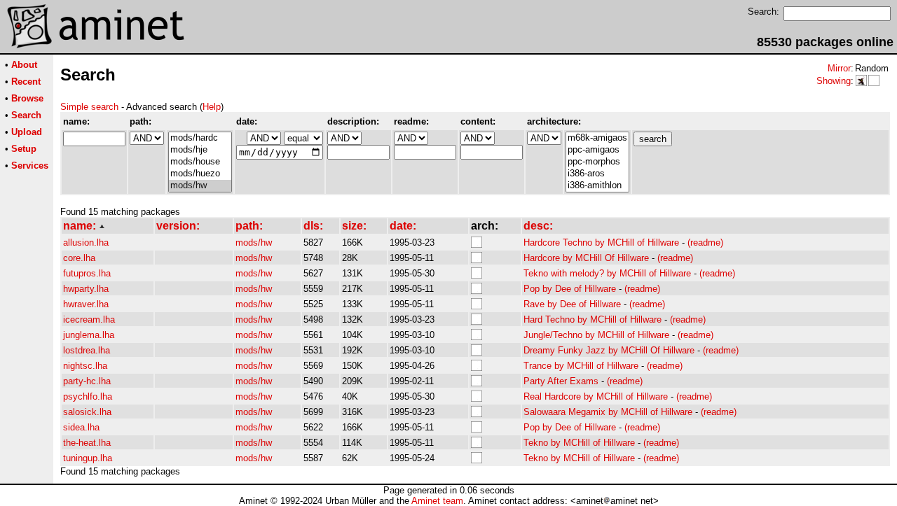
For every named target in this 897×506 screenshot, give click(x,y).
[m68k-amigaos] (597, 138)
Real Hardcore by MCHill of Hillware (595, 396)
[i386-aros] (597, 174)
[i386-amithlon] (597, 186)
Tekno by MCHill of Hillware (579, 442)
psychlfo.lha (87, 396)
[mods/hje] (200, 150)
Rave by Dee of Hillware (572, 304)
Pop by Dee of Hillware (569, 288)
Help (212, 106)
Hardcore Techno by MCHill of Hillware (601, 242)
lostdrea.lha (86, 350)
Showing (833, 81)
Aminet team (437, 501)
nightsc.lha (85, 365)
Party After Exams (560, 381)
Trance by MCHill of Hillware (580, 365)
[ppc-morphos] (597, 162)
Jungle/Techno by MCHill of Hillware (596, 335)
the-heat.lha (87, 442)
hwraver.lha (86, 304)
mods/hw (253, 242)
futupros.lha (87, 273)
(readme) (705, 242)
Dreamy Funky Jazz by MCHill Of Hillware (608, 350)
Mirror (839, 68)
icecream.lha (89, 319)
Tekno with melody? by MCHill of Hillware (607, 273)
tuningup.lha (87, 458)
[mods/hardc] (200, 138)
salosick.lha (87, 412)
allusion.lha (86, 242)
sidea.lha (81, 427)
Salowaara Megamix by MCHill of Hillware (607, 412)
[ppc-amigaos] (597, 150)
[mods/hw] (200, 186)
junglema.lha (88, 335)
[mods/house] (200, 162)
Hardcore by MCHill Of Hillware (586, 258)
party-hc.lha (87, 381)
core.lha (79, 258)
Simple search (89, 106)
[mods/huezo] (200, 174)
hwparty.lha (86, 288)
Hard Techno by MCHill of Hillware (592, 319)
